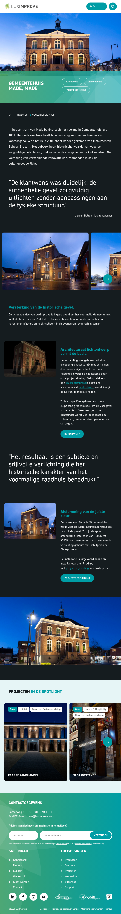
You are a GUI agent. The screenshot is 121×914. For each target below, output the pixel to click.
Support (17, 871)
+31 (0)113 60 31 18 (40, 812)
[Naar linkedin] (13, 897)
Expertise (70, 882)
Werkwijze (71, 876)
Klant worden (21, 882)
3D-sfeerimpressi (76, 383)
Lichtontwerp (95, 81)
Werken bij (19, 876)
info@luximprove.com (41, 816)
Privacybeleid (61, 843)
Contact (17, 887)
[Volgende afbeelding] (107, 279)
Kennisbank (20, 860)
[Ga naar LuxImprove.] (12, 115)
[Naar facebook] (23, 897)
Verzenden (101, 835)
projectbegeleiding (77, 568)
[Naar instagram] (33, 897)
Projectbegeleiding (76, 89)
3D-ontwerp (72, 81)
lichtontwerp (86, 387)
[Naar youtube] (44, 897)
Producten (71, 860)
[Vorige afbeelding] (97, 279)
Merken (17, 865)
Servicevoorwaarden (83, 843)
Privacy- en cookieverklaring (65, 909)
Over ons (70, 865)
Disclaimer (44, 909)
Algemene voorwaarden (92, 909)
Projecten (70, 871)
